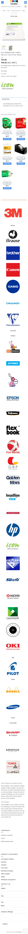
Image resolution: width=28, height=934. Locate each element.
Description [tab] (5, 99)
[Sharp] (13, 733)
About (3, 838)
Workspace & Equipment (8, 879)
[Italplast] (13, 563)
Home (4, 10)
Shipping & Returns (7, 835)
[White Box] (13, 767)
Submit (5, 924)
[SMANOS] (13, 750)
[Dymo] (13, 363)
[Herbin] (13, 513)
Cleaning (3, 862)
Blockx (13, 225)
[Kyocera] (13, 596)
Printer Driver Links (7, 841)
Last (2, 902)
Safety (3, 876)
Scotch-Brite (13, 723)
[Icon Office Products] (8, 86)
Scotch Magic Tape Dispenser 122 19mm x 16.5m (7, 133)
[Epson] (13, 396)
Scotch (13, 717)
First (2, 896)
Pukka (13, 679)
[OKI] (13, 646)
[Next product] (12, 13)
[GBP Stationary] (13, 463)
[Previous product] (15, 13)
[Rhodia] (13, 690)
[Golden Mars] (13, 480)
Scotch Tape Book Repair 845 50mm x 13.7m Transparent (21, 133)
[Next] (25, 31)
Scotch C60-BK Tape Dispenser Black (21, 158)
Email (3, 905)
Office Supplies (15, 10)
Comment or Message (7, 911)
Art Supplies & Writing (7, 859)
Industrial (3, 865)
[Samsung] (13, 707)
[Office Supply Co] (13, 630)
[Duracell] (13, 346)
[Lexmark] (13, 613)
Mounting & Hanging (7, 871)
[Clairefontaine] (13, 319)
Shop (8, 10)
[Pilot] (13, 668)
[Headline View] (13, 496)
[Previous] (3, 31)
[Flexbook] (13, 430)
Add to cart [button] (7, 138)
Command (13, 330)
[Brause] (13, 236)
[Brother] (13, 253)
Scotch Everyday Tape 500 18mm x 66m (7, 158)
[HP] (13, 530)
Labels (24, 10)
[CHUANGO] (13, 303)
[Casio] (13, 286)
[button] (2, 2)
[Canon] (13, 269)
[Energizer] (13, 380)
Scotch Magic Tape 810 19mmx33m (7, 183)
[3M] (13, 212)
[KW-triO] (13, 580)
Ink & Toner (4, 868)
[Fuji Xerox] (13, 446)
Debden (13, 335)
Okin (13, 657)
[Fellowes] (13, 413)
